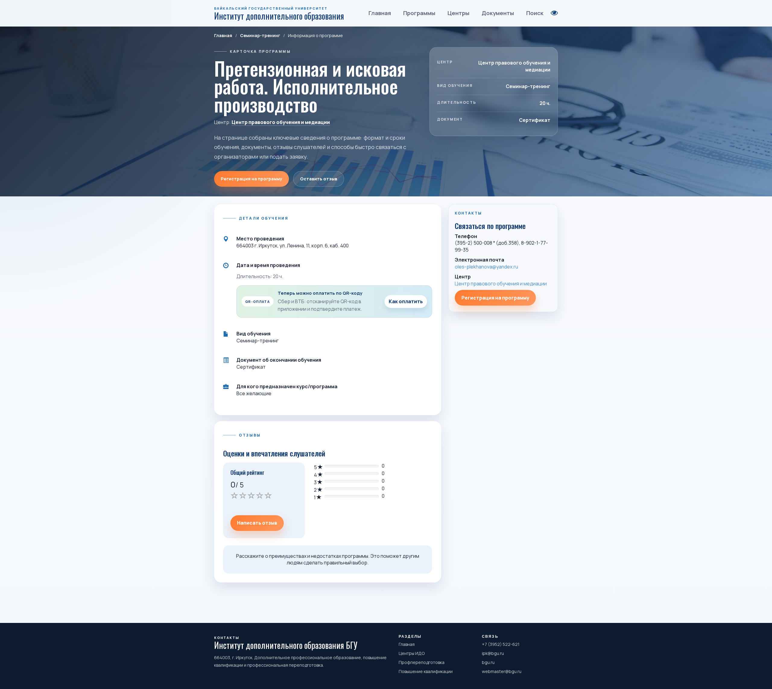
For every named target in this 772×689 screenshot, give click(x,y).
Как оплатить (406, 301)
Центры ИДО (412, 653)
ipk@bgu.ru (493, 653)
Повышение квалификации (426, 671)
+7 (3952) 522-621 (501, 644)
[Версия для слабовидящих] (554, 13)
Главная (380, 13)
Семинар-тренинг (260, 35)
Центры (459, 13)
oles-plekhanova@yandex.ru (486, 266)
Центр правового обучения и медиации (281, 122)
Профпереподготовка (422, 662)
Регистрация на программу (251, 179)
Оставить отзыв (318, 179)
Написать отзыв (257, 522)
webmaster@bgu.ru (501, 671)
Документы (498, 13)
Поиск (534, 13)
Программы (419, 13)
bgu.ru (488, 662)
